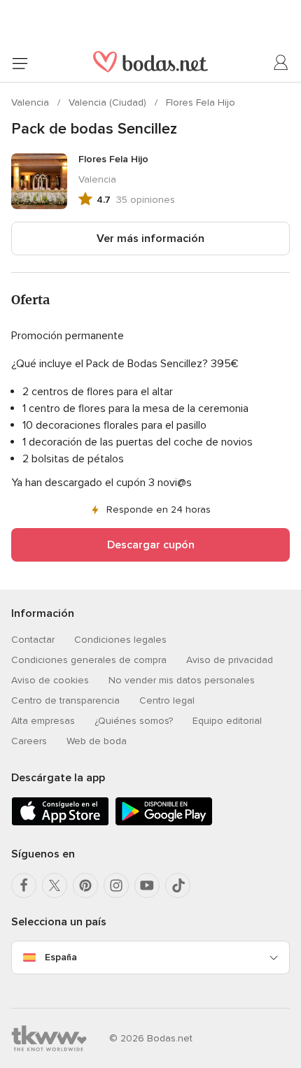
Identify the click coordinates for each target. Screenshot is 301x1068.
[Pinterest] (85, 885)
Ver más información (150, 238)
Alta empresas (43, 721)
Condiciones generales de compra (89, 660)
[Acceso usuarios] (281, 63)
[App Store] (60, 823)
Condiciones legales (120, 640)
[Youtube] (147, 885)
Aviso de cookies (50, 680)
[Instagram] (116, 885)
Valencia (31, 102)
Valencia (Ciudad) (109, 102)
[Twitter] (54, 885)
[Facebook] (23, 885)
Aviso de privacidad (229, 660)
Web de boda (96, 741)
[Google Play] (164, 823)
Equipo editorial (227, 721)
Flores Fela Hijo (200, 102)
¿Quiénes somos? (133, 721)
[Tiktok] (177, 885)
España (61, 957)
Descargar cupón (151, 545)
